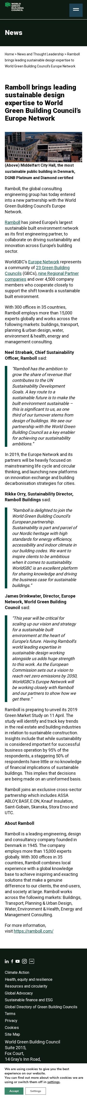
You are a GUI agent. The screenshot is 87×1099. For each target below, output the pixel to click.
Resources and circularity (26, 986)
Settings (35, 1091)
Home (9, 54)
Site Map (12, 1034)
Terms (10, 1013)
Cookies (12, 1027)
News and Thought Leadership (40, 54)
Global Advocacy (19, 993)
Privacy (11, 1020)
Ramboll (12, 222)
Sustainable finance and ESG (29, 1000)
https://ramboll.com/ (33, 931)
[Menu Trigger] (76, 10)
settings (53, 1082)
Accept (14, 1091)
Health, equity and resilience (28, 979)
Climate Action (17, 972)
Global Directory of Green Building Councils (41, 1007)
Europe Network (43, 261)
